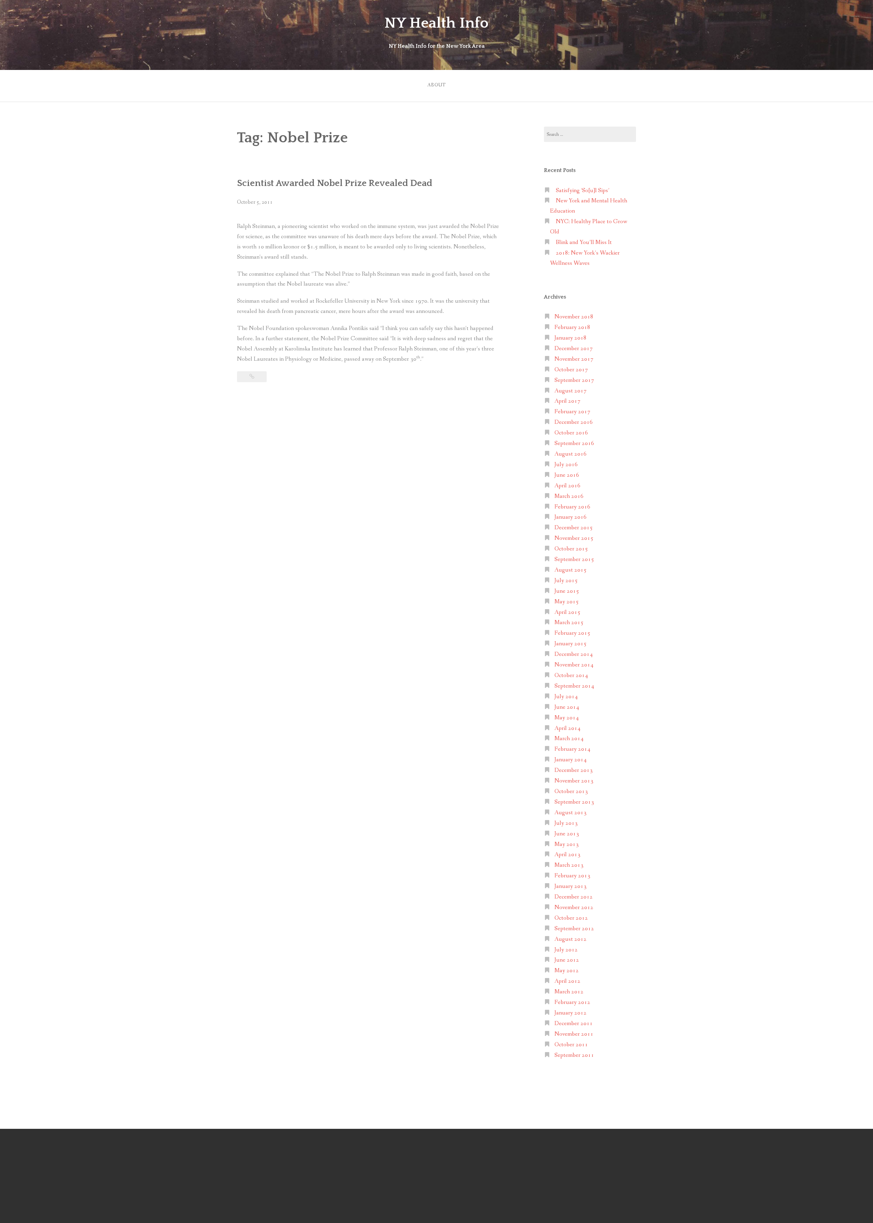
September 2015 (574, 559)
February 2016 (572, 507)
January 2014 (570, 760)
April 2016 (567, 486)
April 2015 (567, 612)
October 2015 (571, 549)
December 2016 (573, 422)
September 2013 (574, 802)
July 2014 (566, 697)
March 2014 (568, 739)
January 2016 (570, 517)
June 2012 (566, 960)
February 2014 (572, 749)
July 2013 (566, 823)
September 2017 (574, 380)
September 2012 (574, 929)
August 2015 (570, 570)
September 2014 (574, 686)
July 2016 (566, 465)
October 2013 (571, 791)
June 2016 (566, 475)
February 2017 (572, 412)
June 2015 (566, 591)
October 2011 (571, 1045)
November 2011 (573, 1034)
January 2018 (570, 338)
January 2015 (570, 644)
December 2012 (573, 897)
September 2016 (574, 443)
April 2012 (567, 981)
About (436, 85)
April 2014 (567, 728)
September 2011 (574, 1055)
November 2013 (573, 781)
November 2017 (573, 359)
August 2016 (570, 454)
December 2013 (573, 770)
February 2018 (572, 327)
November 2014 (573, 665)
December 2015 (573, 528)
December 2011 (573, 1023)
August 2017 (570, 391)
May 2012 (566, 971)
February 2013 (572, 876)
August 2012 (570, 939)
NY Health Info (436, 23)
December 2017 (573, 348)
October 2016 (571, 433)
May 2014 (566, 718)
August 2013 (570, 813)
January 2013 (570, 886)
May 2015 (566, 602)
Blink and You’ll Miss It (584, 242)
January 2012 (570, 1013)
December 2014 (573, 654)
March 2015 (568, 623)
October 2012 (571, 918)
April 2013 (567, 855)
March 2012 (568, 992)
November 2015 (573, 538)
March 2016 (568, 496)
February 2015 (572, 633)
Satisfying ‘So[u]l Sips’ (582, 191)
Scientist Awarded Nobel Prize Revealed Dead (334, 183)
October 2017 (571, 370)
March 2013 (568, 865)
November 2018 (573, 317)
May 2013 (566, 844)
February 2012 (572, 1002)
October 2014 (571, 675)
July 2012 (566, 950)
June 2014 (566, 707)
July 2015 (566, 581)
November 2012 (573, 907)
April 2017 (567, 401)
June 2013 (566, 834)
